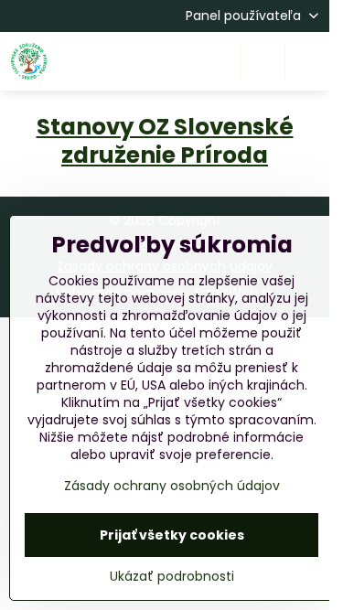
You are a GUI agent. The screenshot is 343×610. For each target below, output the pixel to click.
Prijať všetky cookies (172, 535)
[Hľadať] (262, 61)
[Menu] (307, 61)
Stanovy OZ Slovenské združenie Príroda (165, 141)
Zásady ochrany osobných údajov (172, 485)
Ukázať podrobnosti (172, 576)
